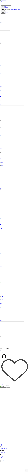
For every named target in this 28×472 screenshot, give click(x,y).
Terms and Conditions (3, 452)
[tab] (6, 5)
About (2, 456)
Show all (1, 56)
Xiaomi (0, 39)
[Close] (2, 386)
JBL (0, 300)
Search (7, 348)
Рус (1, 444)
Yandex (0, 42)
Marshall (1, 303)
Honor (0, 23)
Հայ (1, 1)
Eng (1, 2)
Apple (0, 96)
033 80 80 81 (4, 0)
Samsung (1, 31)
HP (0, 104)
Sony (0, 166)
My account (2, 457)
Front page (2, 455)
